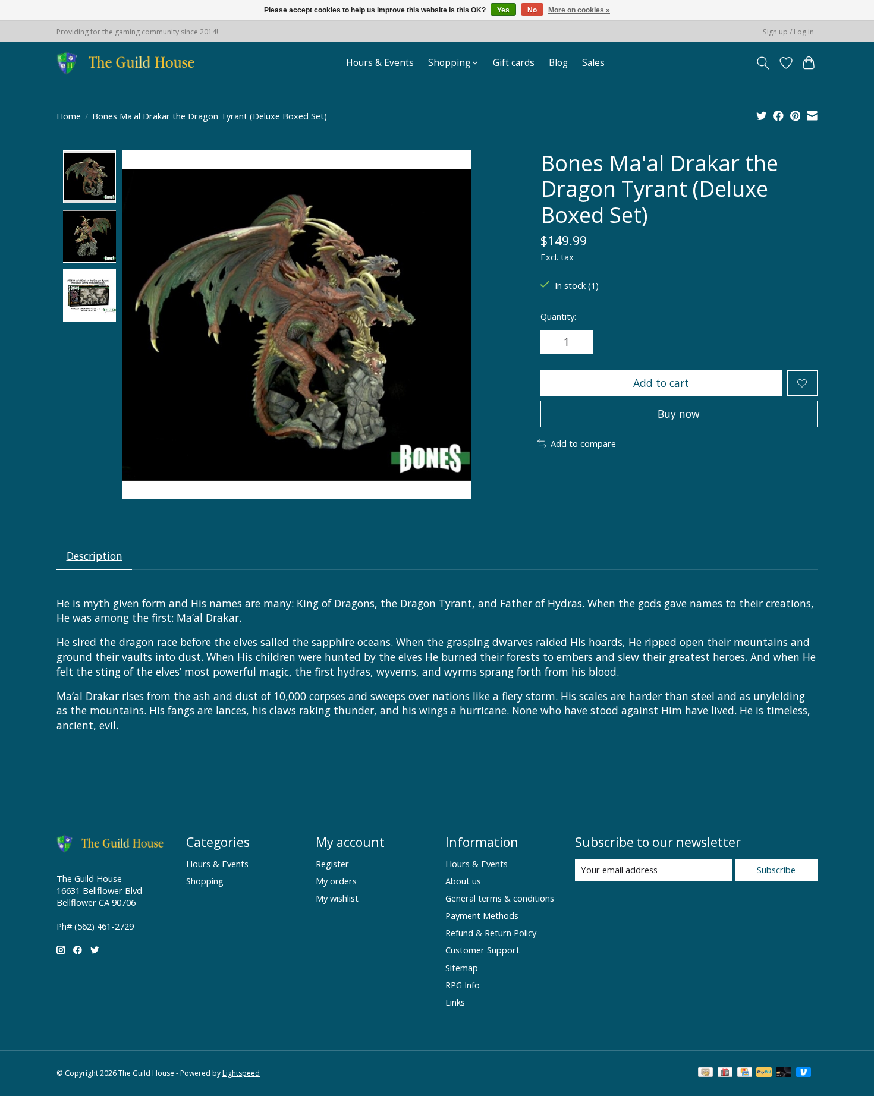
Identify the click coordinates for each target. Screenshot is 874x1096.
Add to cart (661, 383)
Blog (558, 62)
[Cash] (705, 1073)
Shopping (205, 881)
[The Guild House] (129, 62)
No (532, 10)
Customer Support (482, 950)
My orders (336, 881)
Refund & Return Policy (490, 932)
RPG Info (462, 985)
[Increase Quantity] (579, 342)
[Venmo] (804, 1073)
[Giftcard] (725, 1073)
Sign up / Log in (788, 32)
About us (463, 881)
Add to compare (583, 443)
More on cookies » (579, 10)
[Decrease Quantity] (553, 342)
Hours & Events (380, 62)
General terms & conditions (499, 898)
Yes (503, 10)
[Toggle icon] (763, 63)
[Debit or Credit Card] (783, 1073)
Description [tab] (94, 556)
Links (455, 1002)
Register (332, 864)
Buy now (679, 414)
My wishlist (337, 898)
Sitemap (461, 968)
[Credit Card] (744, 1073)
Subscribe (776, 869)
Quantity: (558, 316)
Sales (593, 62)
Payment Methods (481, 915)
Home (68, 116)
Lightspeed (241, 1073)
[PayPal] (764, 1073)
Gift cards (514, 62)
